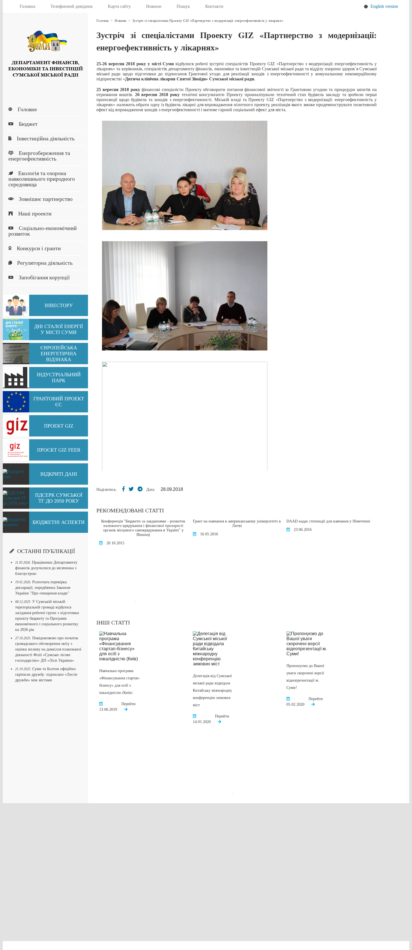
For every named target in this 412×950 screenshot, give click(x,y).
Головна (27, 6)
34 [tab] (236, 608)
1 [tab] (102, 602)
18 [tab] (245, 602)
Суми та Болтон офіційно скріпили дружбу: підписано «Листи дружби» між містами (46, 674)
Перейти (128, 704)
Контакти (214, 6)
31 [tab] (354, 602)
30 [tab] (346, 602)
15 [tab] (220, 602)
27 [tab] (320, 602)
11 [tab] (186, 602)
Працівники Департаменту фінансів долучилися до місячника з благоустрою (46, 568)
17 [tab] (236, 602)
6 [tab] (144, 602)
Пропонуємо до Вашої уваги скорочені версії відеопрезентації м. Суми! (305, 676)
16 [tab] (228, 602)
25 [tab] (304, 602)
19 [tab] (253, 602)
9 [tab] (169, 602)
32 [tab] (362, 602)
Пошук (183, 6)
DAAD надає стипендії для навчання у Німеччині (314, 521)
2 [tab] (110, 602)
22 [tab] (278, 602)
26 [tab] (312, 602)
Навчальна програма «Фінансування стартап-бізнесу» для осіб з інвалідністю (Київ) (119, 681)
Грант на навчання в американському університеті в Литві (223, 523)
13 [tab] (203, 602)
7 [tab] (152, 602)
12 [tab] (194, 602)
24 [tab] (295, 602)
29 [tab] (337, 602)
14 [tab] (211, 602)
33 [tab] (371, 602)
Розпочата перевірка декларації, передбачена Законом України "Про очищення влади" (42, 587)
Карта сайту (119, 6)
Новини (153, 6)
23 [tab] (287, 602)
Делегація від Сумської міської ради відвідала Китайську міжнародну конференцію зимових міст (212, 690)
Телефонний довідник (71, 6)
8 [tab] (161, 602)
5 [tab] (135, 602)
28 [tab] (329, 602)
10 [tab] (177, 602)
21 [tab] (270, 602)
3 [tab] (119, 602)
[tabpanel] (129, 535)
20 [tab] (262, 602)
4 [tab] (127, 602)
